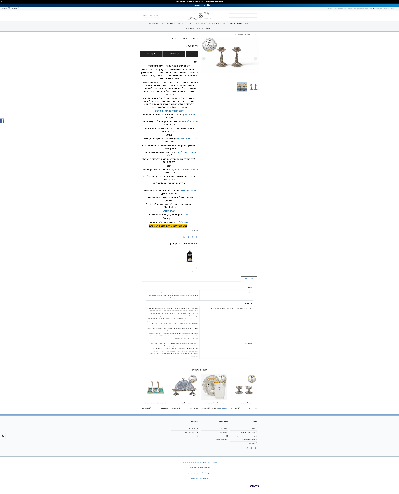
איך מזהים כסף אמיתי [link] (340, 9)
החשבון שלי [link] (192, 429)
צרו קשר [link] (386, 9)
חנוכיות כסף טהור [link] (200, 23)
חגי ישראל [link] (190, 29)
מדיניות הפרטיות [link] (221, 440)
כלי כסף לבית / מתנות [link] (205, 29)
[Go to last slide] (255, 59)
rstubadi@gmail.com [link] (248, 440)
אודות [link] (392, 9)
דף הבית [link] (247, 23)
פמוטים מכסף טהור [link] (236, 23)
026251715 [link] (252, 443)
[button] (253, 86)
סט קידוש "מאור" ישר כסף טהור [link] (214, 403)
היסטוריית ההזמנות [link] (190, 432)
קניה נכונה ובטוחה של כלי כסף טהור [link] (244, 436)
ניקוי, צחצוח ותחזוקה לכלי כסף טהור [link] (358, 9)
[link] (16, 9)
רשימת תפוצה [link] (192, 436)
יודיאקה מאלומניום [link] (168, 23)
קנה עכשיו (150, 54)
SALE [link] (189, 23)
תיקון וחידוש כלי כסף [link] (376, 9)
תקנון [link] (224, 436)
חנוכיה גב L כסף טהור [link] (184, 403)
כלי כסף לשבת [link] (154, 23)
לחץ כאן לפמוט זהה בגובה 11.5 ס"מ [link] (168, 226)
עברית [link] (330, 9)
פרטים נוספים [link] (249, 279)
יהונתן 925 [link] (181, 23)
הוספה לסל (173, 54)
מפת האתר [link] (223, 432)
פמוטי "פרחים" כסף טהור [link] (244, 403)
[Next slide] (204, 59)
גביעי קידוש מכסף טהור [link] (217, 23)
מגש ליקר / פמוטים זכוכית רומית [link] (155, 403)
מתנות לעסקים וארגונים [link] (248, 432)
